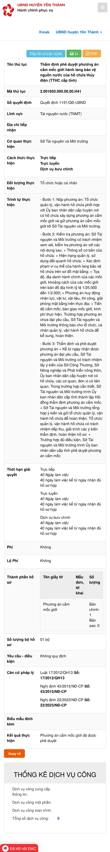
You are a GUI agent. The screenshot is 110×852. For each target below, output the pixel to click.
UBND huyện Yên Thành (41, 5)
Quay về (14, 753)
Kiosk (44, 32)
